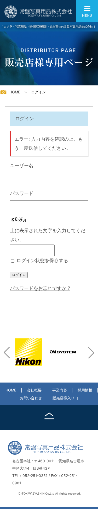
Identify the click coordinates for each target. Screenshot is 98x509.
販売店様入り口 (65, 398)
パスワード (21, 193)
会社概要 (34, 390)
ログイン (19, 275)
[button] (7, 352)
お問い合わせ (31, 398)
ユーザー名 (21, 165)
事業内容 (59, 390)
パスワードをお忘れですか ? (40, 288)
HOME (10, 390)
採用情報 (85, 390)
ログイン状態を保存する (42, 260)
